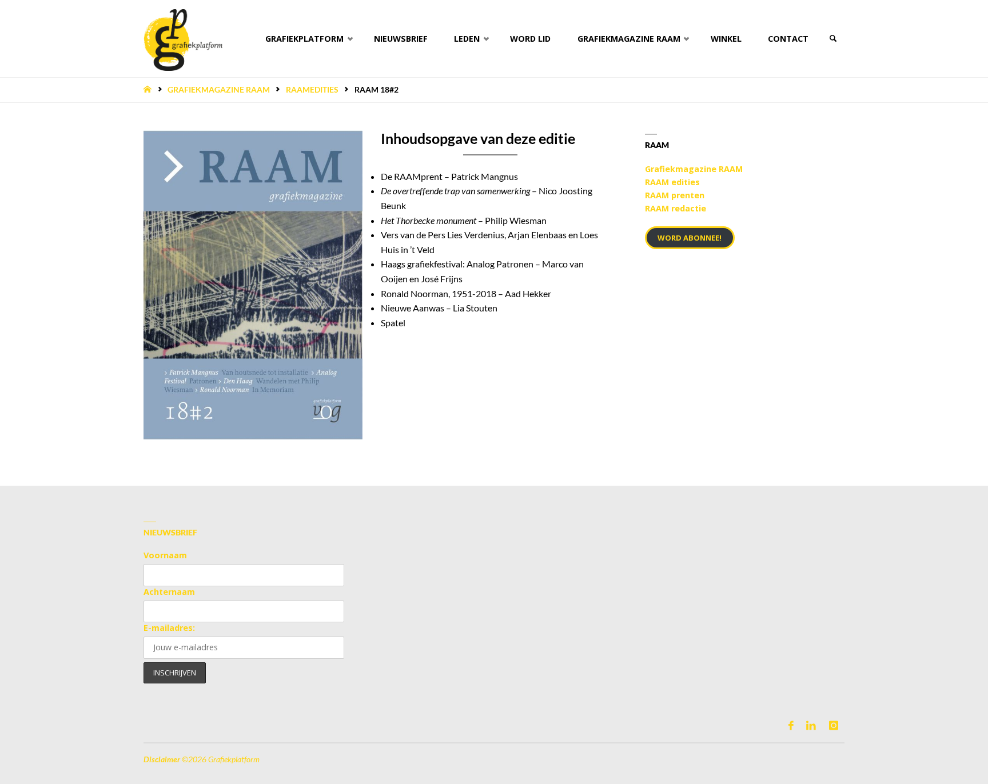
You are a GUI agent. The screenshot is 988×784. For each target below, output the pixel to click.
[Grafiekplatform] (183, 38)
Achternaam (169, 591)
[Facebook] (791, 725)
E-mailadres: (169, 627)
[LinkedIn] (811, 725)
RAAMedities (312, 89)
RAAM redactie (675, 208)
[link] (832, 38)
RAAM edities (672, 182)
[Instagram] (833, 725)
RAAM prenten (674, 195)
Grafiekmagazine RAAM (219, 89)
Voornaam (165, 555)
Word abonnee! (690, 238)
